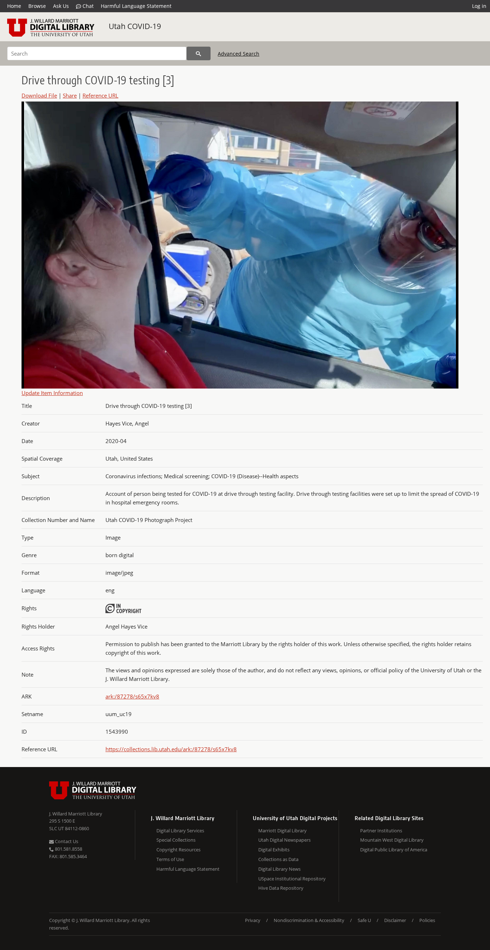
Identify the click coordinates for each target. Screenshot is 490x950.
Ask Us (61, 6)
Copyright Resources (178, 849)
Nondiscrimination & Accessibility (309, 920)
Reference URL (100, 95)
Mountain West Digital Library (392, 840)
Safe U (364, 920)
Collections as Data (278, 859)
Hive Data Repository (280, 888)
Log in (479, 6)
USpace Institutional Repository (292, 878)
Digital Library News (279, 869)
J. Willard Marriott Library (75, 813)
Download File (39, 95)
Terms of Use (170, 859)
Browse (37, 6)
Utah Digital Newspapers (284, 840)
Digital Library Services (180, 830)
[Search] (199, 53)
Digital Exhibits (273, 849)
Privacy (252, 920)
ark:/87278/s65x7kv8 (132, 696)
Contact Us (66, 841)
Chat (87, 6)
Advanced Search (238, 53)
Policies (427, 920)
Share (70, 95)
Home (14, 6)
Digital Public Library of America (393, 849)
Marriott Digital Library (282, 830)
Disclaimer (395, 920)
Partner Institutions (381, 830)
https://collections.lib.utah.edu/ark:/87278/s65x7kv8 (171, 749)
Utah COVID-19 (135, 26)
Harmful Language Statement (136, 6)
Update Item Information (52, 392)
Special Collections (175, 840)
